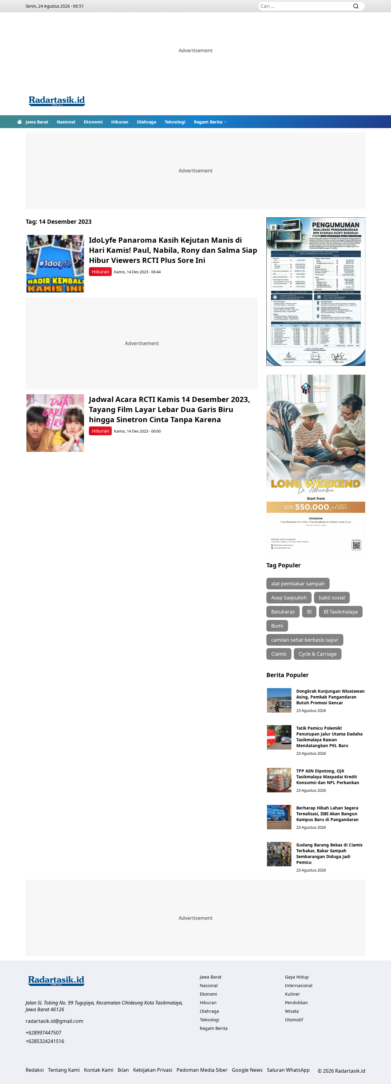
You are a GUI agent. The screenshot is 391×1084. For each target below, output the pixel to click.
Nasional (66, 122)
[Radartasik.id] (56, 102)
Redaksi (35, 1070)
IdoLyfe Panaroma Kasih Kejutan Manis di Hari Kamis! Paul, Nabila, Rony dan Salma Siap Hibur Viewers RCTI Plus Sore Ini (173, 250)
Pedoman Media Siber (202, 1070)
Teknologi (175, 122)
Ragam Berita (208, 122)
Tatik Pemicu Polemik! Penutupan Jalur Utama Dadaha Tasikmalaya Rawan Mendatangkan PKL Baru (329, 736)
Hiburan (119, 122)
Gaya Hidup (297, 977)
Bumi (277, 625)
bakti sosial (332, 597)
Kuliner (292, 994)
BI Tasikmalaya (341, 611)
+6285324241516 (45, 1041)
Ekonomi (93, 122)
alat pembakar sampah (298, 583)
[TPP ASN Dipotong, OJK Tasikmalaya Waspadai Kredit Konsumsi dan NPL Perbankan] (279, 780)
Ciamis (279, 654)
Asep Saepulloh (289, 597)
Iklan (123, 1070)
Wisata (292, 1011)
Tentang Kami (64, 1070)
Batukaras (283, 611)
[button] (210, 121)
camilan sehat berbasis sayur (304, 639)
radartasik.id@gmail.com (54, 1021)
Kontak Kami (98, 1070)
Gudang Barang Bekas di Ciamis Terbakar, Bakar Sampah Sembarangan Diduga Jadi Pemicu (329, 853)
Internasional (298, 985)
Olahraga (146, 122)
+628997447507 (43, 1032)
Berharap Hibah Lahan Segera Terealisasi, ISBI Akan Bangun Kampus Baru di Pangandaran (327, 813)
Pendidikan (296, 1002)
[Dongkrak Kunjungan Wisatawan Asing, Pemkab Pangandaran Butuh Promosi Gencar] (279, 700)
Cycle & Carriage (318, 654)
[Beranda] (19, 121)
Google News (247, 1070)
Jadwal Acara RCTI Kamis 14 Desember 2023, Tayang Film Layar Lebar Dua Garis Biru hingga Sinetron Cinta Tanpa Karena (169, 409)
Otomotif (294, 1020)
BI (309, 611)
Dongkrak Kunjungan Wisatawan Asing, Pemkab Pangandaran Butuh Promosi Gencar (330, 697)
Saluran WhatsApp (288, 1070)
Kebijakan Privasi (152, 1070)
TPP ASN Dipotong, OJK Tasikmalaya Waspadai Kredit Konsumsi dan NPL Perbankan (327, 776)
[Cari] (356, 6)
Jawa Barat (37, 122)
